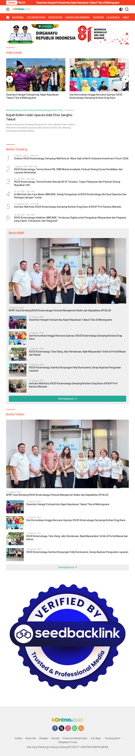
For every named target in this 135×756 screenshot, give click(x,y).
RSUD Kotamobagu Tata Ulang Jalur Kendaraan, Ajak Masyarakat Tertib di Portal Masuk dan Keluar (99, 96)
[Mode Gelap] (121, 9)
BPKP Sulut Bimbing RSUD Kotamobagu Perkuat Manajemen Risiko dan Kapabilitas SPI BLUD (60, 310)
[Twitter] (61, 728)
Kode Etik (31, 738)
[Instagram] (68, 728)
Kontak (55, 738)
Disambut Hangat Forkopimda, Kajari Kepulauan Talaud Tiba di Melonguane (55, 2)
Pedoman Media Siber (75, 738)
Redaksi (43, 738)
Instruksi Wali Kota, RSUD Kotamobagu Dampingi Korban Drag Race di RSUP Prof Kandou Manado (67, 206)
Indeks (18, 738)
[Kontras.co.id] (21, 9)
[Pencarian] (127, 9)
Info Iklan (96, 738)
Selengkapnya (66, 398)
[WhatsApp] (74, 728)
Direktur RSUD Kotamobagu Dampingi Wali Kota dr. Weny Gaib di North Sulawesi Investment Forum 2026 (71, 158)
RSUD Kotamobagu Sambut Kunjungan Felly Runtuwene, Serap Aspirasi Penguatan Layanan (75, 369)
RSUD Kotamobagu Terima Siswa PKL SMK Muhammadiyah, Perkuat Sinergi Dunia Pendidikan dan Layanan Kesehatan (68, 171)
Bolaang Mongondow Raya (20, 110)
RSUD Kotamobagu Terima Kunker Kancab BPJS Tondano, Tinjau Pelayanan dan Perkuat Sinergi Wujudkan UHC (67, 183)
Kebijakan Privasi (68, 742)
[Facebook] (55, 728)
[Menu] (8, 9)
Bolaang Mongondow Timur (49, 110)
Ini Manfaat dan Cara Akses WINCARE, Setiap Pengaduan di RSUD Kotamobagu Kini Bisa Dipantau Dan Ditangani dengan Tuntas (70, 196)
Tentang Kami (112, 738)
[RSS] (81, 728)
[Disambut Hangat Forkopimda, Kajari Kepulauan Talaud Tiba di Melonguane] (17, 322)
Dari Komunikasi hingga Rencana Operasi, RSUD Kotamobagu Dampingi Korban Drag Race (32, 96)
